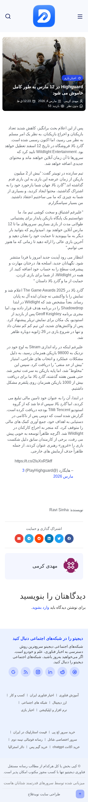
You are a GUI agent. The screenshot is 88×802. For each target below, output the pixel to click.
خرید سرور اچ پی (63, 732)
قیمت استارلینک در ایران (30, 732)
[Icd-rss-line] (26, 672)
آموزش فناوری (69, 695)
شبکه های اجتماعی (34, 702)
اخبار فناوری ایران (42, 695)
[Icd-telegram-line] (74, 672)
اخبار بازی (27, 710)
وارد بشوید (40, 607)
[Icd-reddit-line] (62, 672)
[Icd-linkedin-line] (50, 672)
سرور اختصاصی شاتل (62, 739)
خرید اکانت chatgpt (66, 747)
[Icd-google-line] (13, 672)
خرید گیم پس (38, 747)
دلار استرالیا (16, 747)
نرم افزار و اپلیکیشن (53, 710)
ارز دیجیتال (59, 702)
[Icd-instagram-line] (38, 672)
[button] (72, 78)
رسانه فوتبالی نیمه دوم (27, 739)
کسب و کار (17, 695)
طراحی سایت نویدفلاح (44, 794)
